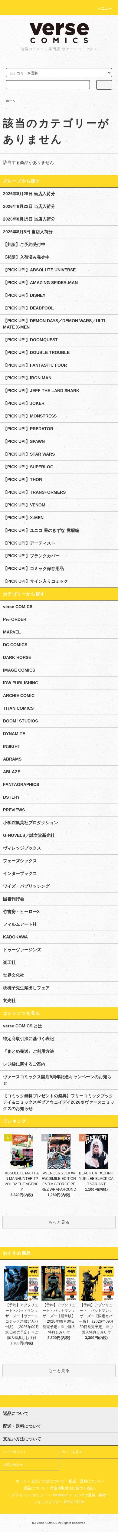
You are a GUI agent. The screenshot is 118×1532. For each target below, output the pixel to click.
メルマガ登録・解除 (90, 1495)
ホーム (10, 101)
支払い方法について (47, 1481)
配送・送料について (85, 1481)
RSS (68, 1502)
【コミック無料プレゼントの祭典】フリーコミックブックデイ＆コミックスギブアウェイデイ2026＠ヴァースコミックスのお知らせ (58, 1102)
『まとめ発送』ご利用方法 (28, 1051)
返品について (34, 1488)
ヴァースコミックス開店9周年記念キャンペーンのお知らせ (57, 1079)
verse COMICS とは (22, 1025)
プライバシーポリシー (29, 1495)
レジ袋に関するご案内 (24, 1064)
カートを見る (72, 1452)
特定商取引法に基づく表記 (28, 1038)
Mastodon (60, 1495)
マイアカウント (14, 1452)
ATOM (79, 1502)
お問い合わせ (13, 1464)
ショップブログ (46, 1502)
